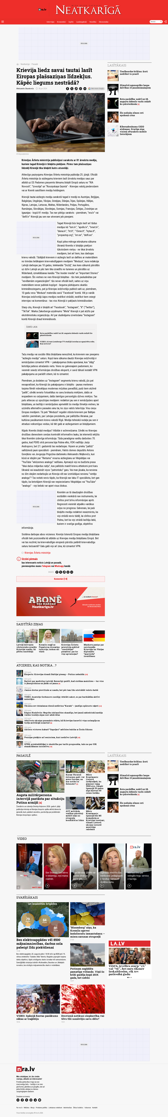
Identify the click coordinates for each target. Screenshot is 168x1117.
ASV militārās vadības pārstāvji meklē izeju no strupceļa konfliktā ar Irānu (75, 816)
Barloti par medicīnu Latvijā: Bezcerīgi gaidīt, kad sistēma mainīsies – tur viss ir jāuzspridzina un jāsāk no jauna (64, 682)
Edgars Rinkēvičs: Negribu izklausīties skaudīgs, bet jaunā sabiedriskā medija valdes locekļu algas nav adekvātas (63, 713)
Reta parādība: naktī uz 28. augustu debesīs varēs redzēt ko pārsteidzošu (66, 334)
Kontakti (94, 1108)
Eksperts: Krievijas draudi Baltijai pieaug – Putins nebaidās (54, 674)
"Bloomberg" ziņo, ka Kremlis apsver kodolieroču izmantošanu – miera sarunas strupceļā (87, 932)
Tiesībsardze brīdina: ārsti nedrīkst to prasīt (134, 72)
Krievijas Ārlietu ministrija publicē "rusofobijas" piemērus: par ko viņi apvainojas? (70, 649)
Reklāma (26, 1108)
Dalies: (51, 572)
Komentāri (61, 22)
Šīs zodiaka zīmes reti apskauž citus (132, 114)
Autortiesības (68, 1108)
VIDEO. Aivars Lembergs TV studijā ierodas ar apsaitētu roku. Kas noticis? (67, 343)
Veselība (92, 22)
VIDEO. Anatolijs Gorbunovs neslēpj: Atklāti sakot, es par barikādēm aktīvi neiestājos (62, 698)
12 (100, 706)
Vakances (88, 1108)
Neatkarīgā (25, 64)
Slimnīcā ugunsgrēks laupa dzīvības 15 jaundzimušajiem (135, 86)
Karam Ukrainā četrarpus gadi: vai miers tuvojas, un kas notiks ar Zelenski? (75, 779)
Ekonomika (103, 22)
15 (79, 737)
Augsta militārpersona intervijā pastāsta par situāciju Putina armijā (40, 799)
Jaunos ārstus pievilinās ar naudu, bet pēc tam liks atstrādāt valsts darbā (61, 690)
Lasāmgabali (81, 22)
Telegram (46, 566)
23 (86, 674)
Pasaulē (35, 64)
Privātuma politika (41, 1108)
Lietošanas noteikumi (55, 1108)
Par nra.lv (19, 1108)
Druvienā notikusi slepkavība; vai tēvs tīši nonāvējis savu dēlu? (82, 1017)
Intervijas (50, 22)
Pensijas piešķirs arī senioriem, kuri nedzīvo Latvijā (50, 737)
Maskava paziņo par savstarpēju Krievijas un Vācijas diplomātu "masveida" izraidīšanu (94, 650)
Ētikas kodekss (78, 1108)
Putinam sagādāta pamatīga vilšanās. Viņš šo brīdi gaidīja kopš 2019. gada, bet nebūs (87, 973)
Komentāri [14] (60, 579)
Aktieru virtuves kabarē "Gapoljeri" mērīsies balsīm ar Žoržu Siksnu (58, 729)
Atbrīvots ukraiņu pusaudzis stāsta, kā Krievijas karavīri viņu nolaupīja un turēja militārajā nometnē (62, 721)
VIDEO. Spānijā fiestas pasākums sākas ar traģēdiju (37, 1017)
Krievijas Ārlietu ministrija (36, 552)
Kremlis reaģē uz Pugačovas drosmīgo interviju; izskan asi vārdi (49, 648)
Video (22, 839)
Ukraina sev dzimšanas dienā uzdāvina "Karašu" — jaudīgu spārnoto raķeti (61, 706)
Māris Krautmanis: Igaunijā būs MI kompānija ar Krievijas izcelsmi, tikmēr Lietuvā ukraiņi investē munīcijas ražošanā (95, 820)
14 (51, 747)
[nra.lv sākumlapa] (42, 9)
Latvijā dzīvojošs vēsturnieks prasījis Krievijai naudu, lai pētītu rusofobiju (26, 648)
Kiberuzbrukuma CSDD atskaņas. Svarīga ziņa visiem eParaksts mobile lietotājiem (133, 130)
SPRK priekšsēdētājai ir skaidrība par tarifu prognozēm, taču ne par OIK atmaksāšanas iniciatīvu (60, 745)
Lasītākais (116, 65)
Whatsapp (59, 566)
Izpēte (71, 22)
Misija (33, 1108)
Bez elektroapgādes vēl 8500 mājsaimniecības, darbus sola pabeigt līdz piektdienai (39, 943)
